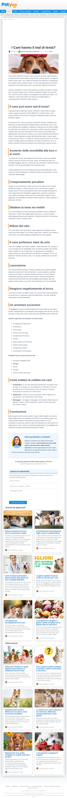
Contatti (7, 786)
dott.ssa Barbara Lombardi (30, 51)
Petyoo (10, 5)
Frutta (37, 14)
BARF (2, 14)
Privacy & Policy (25, 786)
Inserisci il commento (18, 502)
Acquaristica (46, 11)
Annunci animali (32, 788)
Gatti (15, 11)
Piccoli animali (25, 11)
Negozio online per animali (52, 786)
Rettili (55, 11)
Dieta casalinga (25, 14)
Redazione (15, 786)
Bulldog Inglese (9, 14)
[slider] (48, 461)
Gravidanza (43, 14)
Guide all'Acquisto (37, 786)
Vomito (32, 14)
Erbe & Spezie (51, 14)
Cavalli (62, 11)
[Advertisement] (33, 33)
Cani (9, 11)
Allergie (15, 363)
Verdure (17, 14)
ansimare (14, 309)
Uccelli (36, 11)
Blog (3, 11)
